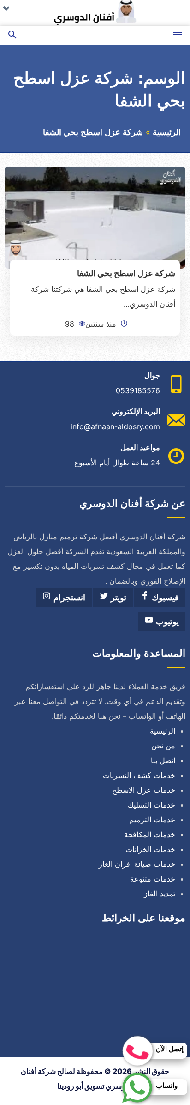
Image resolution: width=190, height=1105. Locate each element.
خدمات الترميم (152, 819)
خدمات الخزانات (150, 849)
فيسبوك (164, 597)
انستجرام (68, 597)
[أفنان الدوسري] (95, 13)
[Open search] (12, 35)
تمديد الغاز (159, 893)
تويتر (117, 597)
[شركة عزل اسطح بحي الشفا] (95, 217)
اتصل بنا (163, 760)
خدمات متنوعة (152, 878)
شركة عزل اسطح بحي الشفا (126, 273)
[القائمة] (177, 35)
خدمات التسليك (151, 804)
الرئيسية (167, 132)
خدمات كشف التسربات (139, 775)
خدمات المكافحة (149, 834)
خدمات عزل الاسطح (143, 790)
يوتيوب (166, 621)
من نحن (163, 745)
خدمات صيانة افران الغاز (137, 864)
